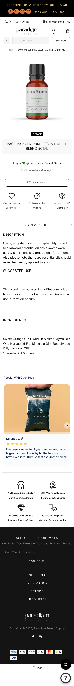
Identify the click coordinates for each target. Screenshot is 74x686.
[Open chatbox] (65, 678)
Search (61, 40)
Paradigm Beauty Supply (27, 31)
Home (12, 50)
